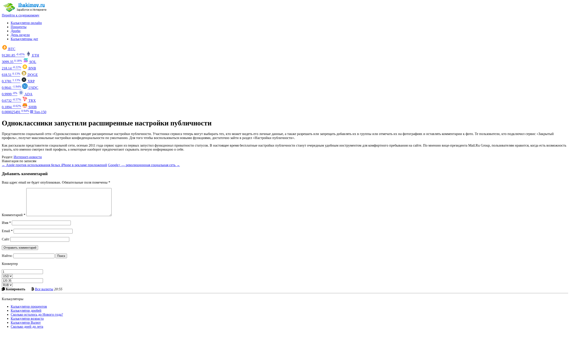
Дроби (15, 31)
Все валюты (44, 289)
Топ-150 (39, 112)
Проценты (18, 27)
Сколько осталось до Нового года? (37, 314)
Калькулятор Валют (26, 322)
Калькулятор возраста (27, 318)
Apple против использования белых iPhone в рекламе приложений (54, 165)
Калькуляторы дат (24, 39)
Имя (6, 223)
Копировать (15, 289)
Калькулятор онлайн (26, 23)
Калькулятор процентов (29, 306)
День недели (20, 35)
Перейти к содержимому (20, 15)
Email (7, 231)
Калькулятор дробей (26, 310)
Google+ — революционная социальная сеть (144, 165)
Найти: (7, 256)
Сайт (5, 239)
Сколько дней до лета (27, 326)
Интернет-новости (28, 157)
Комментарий (13, 215)
